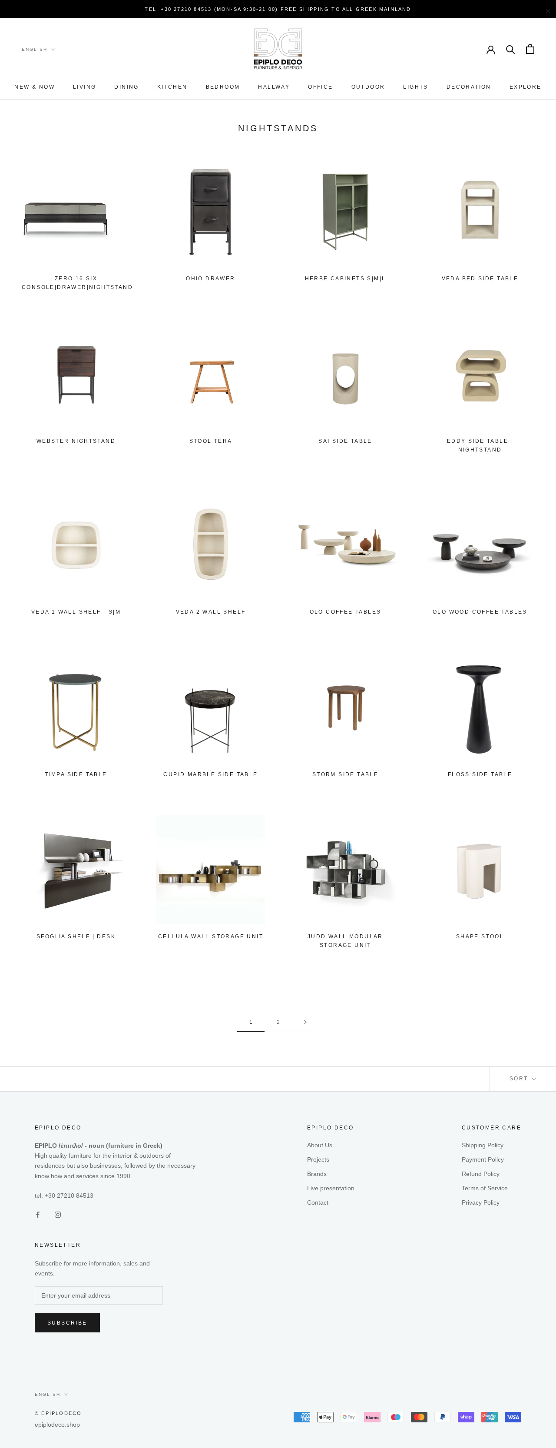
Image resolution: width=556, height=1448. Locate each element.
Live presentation (330, 1188)
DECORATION (469, 87)
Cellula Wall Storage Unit (210, 936)
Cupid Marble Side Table (210, 774)
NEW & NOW (34, 87)
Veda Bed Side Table (480, 279)
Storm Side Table (345, 774)
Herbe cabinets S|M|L (345, 279)
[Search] (510, 48)
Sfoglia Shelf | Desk (76, 936)
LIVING (84, 87)
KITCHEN (172, 87)
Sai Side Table (345, 441)
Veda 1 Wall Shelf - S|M (76, 612)
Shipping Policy (482, 1145)
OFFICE (320, 87)
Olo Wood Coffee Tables (480, 612)
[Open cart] (530, 49)
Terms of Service (485, 1188)
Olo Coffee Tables (345, 612)
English (34, 49)
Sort (520, 1079)
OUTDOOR (368, 87)
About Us (319, 1145)
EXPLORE (526, 87)
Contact (317, 1202)
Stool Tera (210, 441)
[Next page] (305, 1022)
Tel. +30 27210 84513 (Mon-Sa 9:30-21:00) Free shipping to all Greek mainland (278, 9)
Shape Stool (480, 936)
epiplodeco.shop (57, 1424)
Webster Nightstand (76, 441)
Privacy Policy (481, 1202)
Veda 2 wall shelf (211, 612)
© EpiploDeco (58, 1413)
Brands (317, 1173)
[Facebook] (38, 1214)
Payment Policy (483, 1159)
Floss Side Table (480, 774)
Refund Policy (481, 1173)
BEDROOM (223, 87)
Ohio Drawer (210, 279)
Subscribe (67, 1323)
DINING (126, 87)
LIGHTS (415, 87)
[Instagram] (58, 1214)
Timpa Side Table (76, 774)
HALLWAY (274, 87)
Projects (318, 1159)
